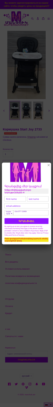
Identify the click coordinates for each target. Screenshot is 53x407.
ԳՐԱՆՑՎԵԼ (26, 221)
